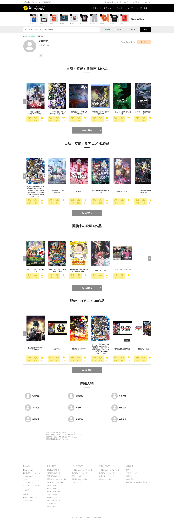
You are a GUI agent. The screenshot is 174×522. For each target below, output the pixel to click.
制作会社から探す (105, 479)
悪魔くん (78, 191)
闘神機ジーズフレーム (122, 191)
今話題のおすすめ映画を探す (57, 479)
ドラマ (106, 8)
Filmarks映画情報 (29, 36)
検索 (145, 29)
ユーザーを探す (143, 8)
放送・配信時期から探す (107, 476)
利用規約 (129, 476)
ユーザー (132, 29)
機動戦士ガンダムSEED (79, 349)
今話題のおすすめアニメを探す (110, 470)
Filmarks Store (28, 470)
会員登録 (136, 2)
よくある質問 (27, 500)
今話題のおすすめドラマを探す (83, 470)
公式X (25, 479)
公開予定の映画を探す (54, 473)
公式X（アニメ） (29, 482)
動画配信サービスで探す (55, 482)
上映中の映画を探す (54, 470)
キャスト (120, 29)
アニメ (119, 8)
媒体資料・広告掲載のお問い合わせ (138, 482)
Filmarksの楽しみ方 (111, 2)
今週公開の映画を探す (54, 476)
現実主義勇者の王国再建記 (122, 349)
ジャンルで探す (52, 494)
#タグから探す (52, 504)
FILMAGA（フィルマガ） (32, 473)
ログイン (147, 2)
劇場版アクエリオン (100, 270)
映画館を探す (51, 507)
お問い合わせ (130, 479)
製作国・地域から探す (54, 491)
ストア (130, 8)
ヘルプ (125, 2)
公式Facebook (28, 476)
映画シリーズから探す (54, 501)
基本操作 (26, 494)
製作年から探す (52, 488)
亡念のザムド (57, 349)
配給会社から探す (53, 497)
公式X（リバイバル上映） (32, 485)
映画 (94, 8)
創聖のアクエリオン (144, 349)
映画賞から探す (52, 485)
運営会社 (129, 470)
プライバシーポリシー (134, 473)
